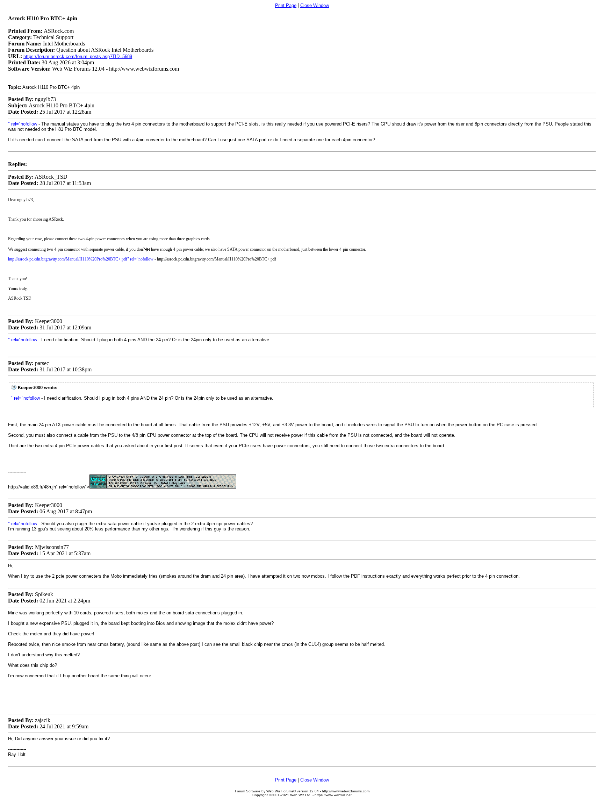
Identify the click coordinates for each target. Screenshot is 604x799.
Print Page (285, 5)
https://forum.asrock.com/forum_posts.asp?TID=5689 (77, 56)
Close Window (314, 5)
